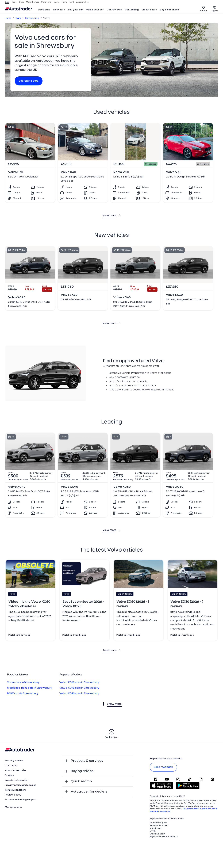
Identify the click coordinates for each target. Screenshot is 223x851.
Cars (18, 18)
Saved (203, 11)
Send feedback (163, 767)
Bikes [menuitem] (21, 2)
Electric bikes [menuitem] (82, 2)
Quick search (81, 781)
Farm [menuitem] (64, 2)
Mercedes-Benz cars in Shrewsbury (29, 688)
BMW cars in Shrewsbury (23, 693)
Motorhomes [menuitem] (32, 2)
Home (8, 18)
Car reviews (114, 10)
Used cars (44, 10)
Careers (9, 775)
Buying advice (82, 771)
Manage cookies (13, 807)
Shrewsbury (32, 18)
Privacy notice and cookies (20, 785)
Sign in (215, 11)
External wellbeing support (20, 799)
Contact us (11, 765)
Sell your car (75, 10)
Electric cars (149, 10)
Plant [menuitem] (71, 2)
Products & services (87, 761)
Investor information (16, 780)
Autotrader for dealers (89, 791)
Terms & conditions (15, 790)
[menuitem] (44, 10)
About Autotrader (15, 770)
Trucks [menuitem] (56, 2)
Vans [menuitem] (14, 2)
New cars (59, 10)
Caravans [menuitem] (46, 2)
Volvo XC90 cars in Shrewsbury (79, 688)
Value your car (95, 10)
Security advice (14, 760)
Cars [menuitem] (7, 2)
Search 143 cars (28, 81)
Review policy (13, 795)
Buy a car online (169, 10)
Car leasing (132, 10)
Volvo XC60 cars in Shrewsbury (79, 682)
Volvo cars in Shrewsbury (23, 682)
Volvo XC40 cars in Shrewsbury (79, 693)
